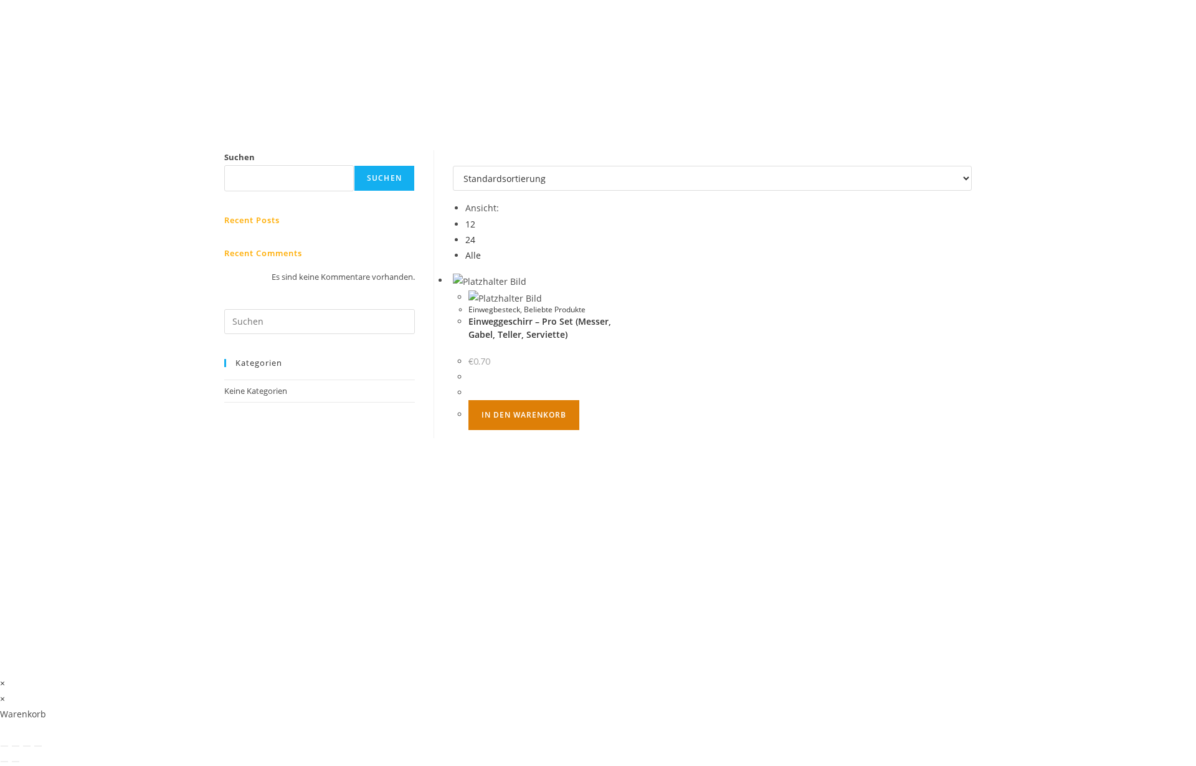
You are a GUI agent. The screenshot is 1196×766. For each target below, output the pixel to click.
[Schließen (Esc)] (38, 746)
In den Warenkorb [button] (524, 414)
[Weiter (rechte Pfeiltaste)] (15, 761)
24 (470, 240)
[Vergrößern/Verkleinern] (4, 746)
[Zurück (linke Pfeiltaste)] (4, 761)
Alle (473, 255)
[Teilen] (26, 746)
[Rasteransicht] (456, 158)
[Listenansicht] (463, 158)
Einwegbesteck (494, 309)
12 (470, 224)
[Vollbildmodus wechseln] (15, 746)
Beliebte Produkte (555, 309)
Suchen (239, 157)
